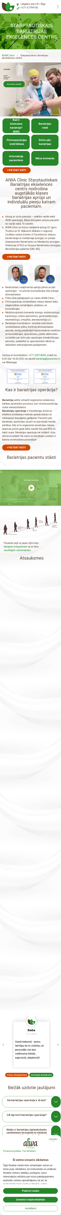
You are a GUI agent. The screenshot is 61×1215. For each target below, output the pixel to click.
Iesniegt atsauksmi (41, 1074)
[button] (14, 88)
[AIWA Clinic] (8, 6)
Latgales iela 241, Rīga (32, 4)
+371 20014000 (37, 355)
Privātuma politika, (12, 1151)
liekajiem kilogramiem (15, 546)
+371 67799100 (29, 7)
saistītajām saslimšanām (17, 550)
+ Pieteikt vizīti (16, 170)
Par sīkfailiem (29, 1151)
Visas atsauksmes (17, 1074)
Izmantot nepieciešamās (30, 1199)
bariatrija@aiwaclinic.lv (48, 358)
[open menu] (58, 7)
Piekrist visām (30, 1190)
